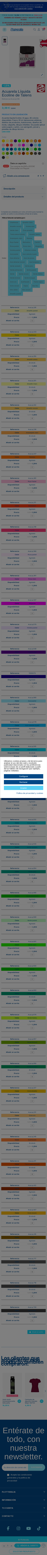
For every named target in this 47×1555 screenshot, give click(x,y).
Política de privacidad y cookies (30, 793)
